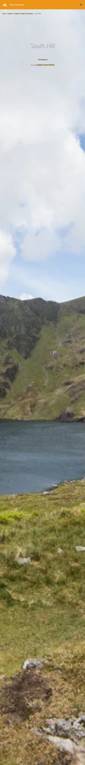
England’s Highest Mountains (23, 13)
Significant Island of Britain (45, 65)
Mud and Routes (16, 4)
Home (4, 13)
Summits (10, 13)
